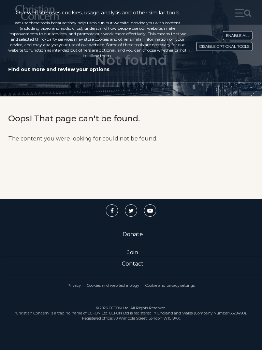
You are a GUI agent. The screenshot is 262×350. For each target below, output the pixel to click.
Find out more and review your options (59, 69)
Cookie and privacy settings (170, 285)
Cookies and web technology (113, 285)
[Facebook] (112, 210)
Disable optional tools (224, 46)
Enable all (237, 35)
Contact (133, 263)
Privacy (74, 285)
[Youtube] (150, 210)
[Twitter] (131, 210)
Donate (132, 234)
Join (132, 252)
